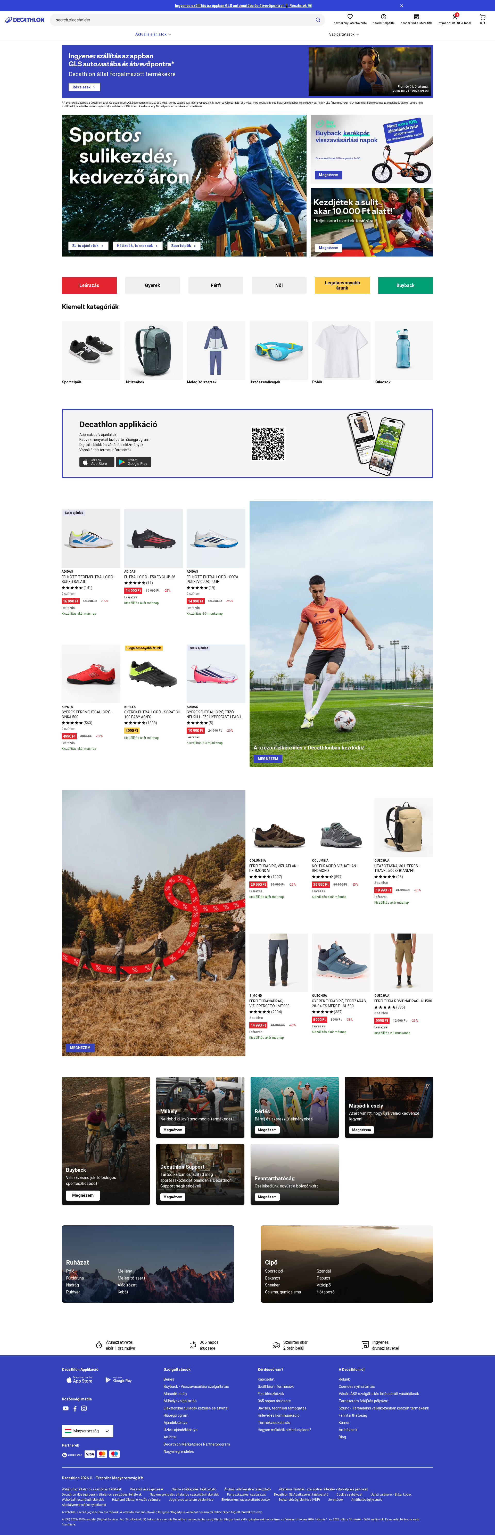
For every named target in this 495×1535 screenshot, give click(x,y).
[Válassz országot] (87, 1431)
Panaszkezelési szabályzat (246, 1494)
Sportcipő (274, 1271)
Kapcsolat (266, 1379)
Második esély (175, 1394)
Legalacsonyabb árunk (342, 285)
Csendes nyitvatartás (357, 1386)
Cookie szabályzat (349, 1494)
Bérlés (169, 1379)
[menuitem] (153, 34)
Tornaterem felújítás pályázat (364, 1401)
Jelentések (335, 1499)
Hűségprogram (176, 1415)
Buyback (406, 285)
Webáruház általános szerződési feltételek (92, 1489)
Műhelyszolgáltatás (180, 1401)
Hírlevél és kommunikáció (279, 1415)
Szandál (324, 1271)
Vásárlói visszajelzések (146, 1489)
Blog (342, 1437)
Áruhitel (170, 1437)
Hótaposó (326, 1292)
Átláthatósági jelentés (366, 1499)
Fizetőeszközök (271, 1394)
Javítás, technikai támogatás (282, 1408)
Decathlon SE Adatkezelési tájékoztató (301, 1494)
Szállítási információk (276, 1386)
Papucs (323, 1278)
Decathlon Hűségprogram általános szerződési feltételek (102, 1494)
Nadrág (72, 1285)
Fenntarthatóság (353, 1415)
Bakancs (272, 1278)
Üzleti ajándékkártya (180, 1430)
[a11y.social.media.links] (66, 1409)
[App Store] (82, 1380)
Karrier (344, 1423)
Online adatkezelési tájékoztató (194, 1489)
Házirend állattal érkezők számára (136, 1499)
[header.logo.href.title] (24, 20)
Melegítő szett (131, 1278)
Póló (70, 1271)
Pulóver (73, 1292)
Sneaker (272, 1285)
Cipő (271, 1262)
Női (279, 285)
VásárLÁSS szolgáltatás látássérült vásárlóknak (379, 1394)
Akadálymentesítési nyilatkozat (84, 1505)
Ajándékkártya (175, 1423)
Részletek (81, 87)
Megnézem (83, 1195)
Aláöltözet (127, 1285)
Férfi (216, 285)
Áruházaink (348, 1430)
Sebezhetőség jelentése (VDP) (299, 1499)
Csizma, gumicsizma (283, 1292)
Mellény (125, 1271)
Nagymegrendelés (179, 1451)
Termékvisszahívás (274, 1423)
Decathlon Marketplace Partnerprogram (197, 1444)
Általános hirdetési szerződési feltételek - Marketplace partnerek (323, 1489)
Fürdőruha (75, 1278)
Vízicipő (324, 1285)
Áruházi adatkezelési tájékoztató (247, 1489)
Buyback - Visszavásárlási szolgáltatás (196, 1386)
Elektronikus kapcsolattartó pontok (245, 1499)
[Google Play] (121, 1380)
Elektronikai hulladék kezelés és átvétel (196, 1408)
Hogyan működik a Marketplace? (284, 1430)
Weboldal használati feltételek (83, 1499)
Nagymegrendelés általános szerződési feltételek (184, 1494)
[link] (88, 246)
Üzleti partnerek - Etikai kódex (391, 1494)
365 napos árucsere (274, 1401)
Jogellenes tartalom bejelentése (191, 1499)
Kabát (123, 1292)
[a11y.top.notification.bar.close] (401, 5)
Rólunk (344, 1379)
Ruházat (77, 1262)
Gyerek (152, 285)
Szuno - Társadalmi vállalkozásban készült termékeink (384, 1408)
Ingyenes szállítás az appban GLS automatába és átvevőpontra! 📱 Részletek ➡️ (243, 6)
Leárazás (89, 285)
